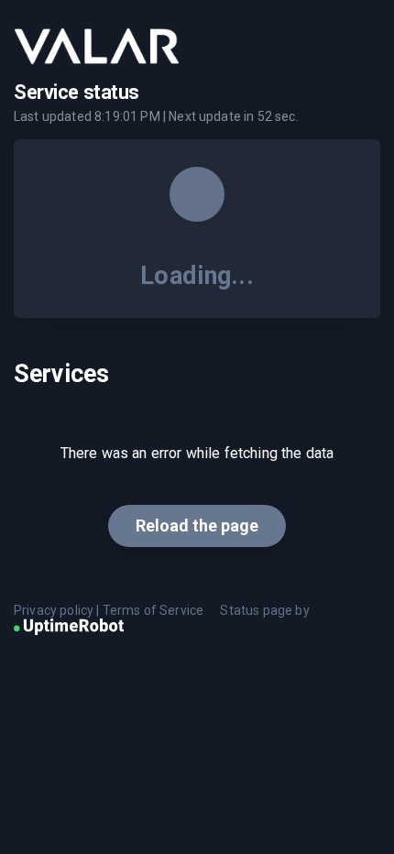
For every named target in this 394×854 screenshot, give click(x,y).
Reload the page (197, 525)
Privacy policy (53, 610)
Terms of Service (153, 610)
